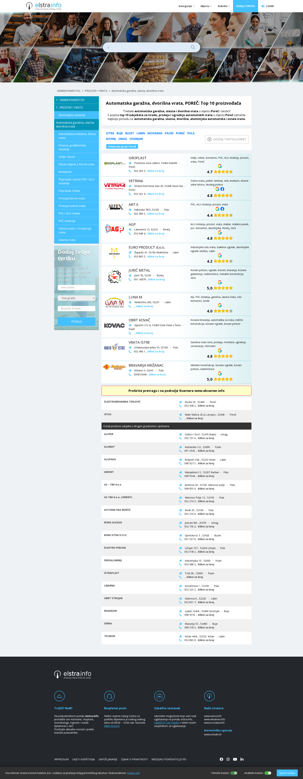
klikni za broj (206, 405)
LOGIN (269, 6)
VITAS (107, 414)
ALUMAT (109, 446)
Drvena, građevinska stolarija (72, 147)
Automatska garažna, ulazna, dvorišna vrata (138, 90)
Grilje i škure (67, 157)
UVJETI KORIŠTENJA (83, 759)
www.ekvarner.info (214, 719)
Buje (120, 133)
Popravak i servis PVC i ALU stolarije (77, 181)
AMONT (109, 472)
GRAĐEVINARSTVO (68, 90)
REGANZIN (110, 610)
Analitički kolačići (253, 773)
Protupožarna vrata (72, 198)
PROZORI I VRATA (96, 90)
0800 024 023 (112, 726)
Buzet (129, 133)
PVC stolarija (67, 221)
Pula (191, 133)
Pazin (169, 133)
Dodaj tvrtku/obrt (229, 139)
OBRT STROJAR (113, 598)
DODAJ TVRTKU (245, 6)
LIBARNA (109, 585)
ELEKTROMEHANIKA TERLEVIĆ (122, 401)
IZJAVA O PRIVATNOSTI (134, 759)
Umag (122, 139)
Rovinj (111, 139)
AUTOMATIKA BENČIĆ (117, 509)
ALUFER (108, 434)
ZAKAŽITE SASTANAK (166, 722)
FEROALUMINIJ (113, 560)
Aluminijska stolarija (72, 115)
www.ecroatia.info (214, 722)
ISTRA (110, 133)
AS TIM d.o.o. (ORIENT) (118, 497)
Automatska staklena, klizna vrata (77, 136)
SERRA (108, 623)
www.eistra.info (213, 716)
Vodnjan (136, 139)
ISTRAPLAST (111, 573)
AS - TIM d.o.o (112, 484)
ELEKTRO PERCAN (115, 547)
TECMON (109, 636)
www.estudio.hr (213, 734)
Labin (141, 133)
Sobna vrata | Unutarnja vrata (75, 230)
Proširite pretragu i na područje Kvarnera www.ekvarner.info (176, 391)
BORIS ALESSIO (113, 522)
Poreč (180, 133)
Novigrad (154, 133)
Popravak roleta (69, 191)
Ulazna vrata (67, 240)
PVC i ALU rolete (69, 213)
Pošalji (76, 321)
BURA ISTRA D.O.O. (115, 535)
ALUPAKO (110, 459)
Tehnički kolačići (220, 773)
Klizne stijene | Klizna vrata (76, 164)
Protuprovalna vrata (72, 206)
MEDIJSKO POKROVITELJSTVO (169, 759)
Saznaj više (133, 773)
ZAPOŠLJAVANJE (108, 759)
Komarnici (65, 172)
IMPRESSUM (61, 759)
